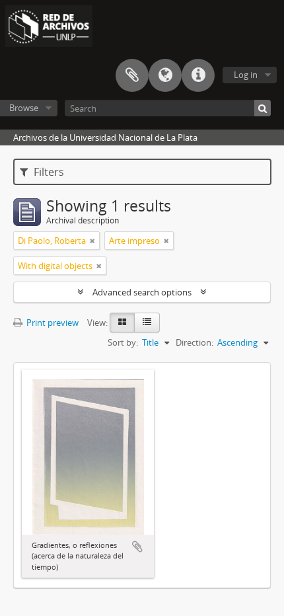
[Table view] (147, 322)
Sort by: (123, 342)
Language (165, 75)
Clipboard (132, 75)
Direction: (194, 342)
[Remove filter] (92, 240)
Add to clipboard (137, 546)
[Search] (262, 108)
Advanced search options (142, 292)
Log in (246, 75)
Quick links (198, 75)
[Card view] (122, 322)
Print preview (51, 322)
